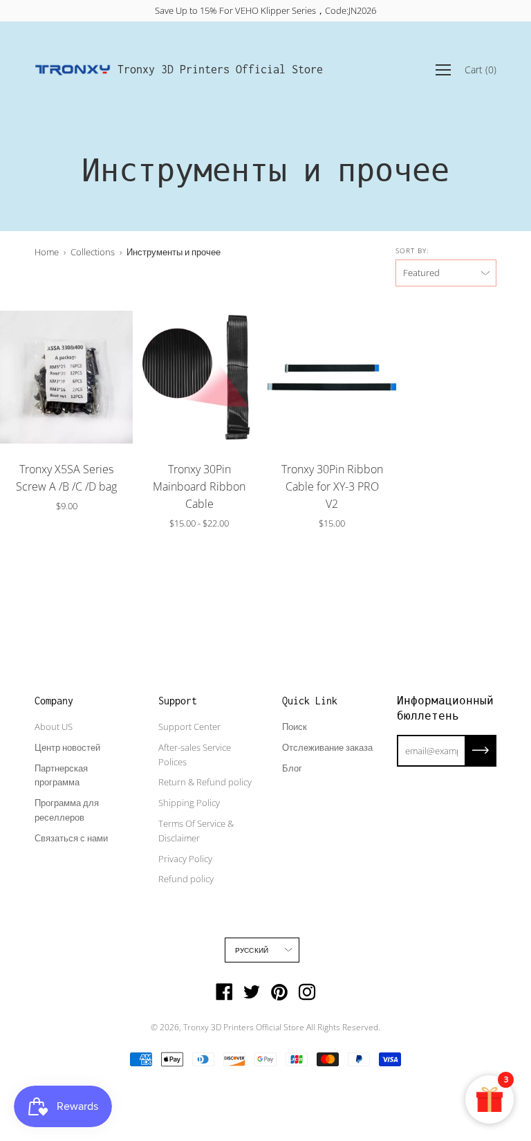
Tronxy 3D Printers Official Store (220, 69)
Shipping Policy (189, 802)
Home (47, 252)
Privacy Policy (185, 858)
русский (251, 950)
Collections (93, 252)
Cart (480, 69)
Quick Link (309, 700)
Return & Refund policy (205, 782)
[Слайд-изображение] (66, 377)
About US (54, 726)
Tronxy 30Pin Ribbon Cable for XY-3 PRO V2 (332, 486)
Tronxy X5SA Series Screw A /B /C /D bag (66, 478)
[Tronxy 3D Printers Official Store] (73, 70)
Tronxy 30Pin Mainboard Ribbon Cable (199, 486)
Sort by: (412, 250)
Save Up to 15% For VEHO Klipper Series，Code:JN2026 (265, 10)
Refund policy (186, 879)
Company (54, 700)
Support (177, 700)
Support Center (189, 726)
